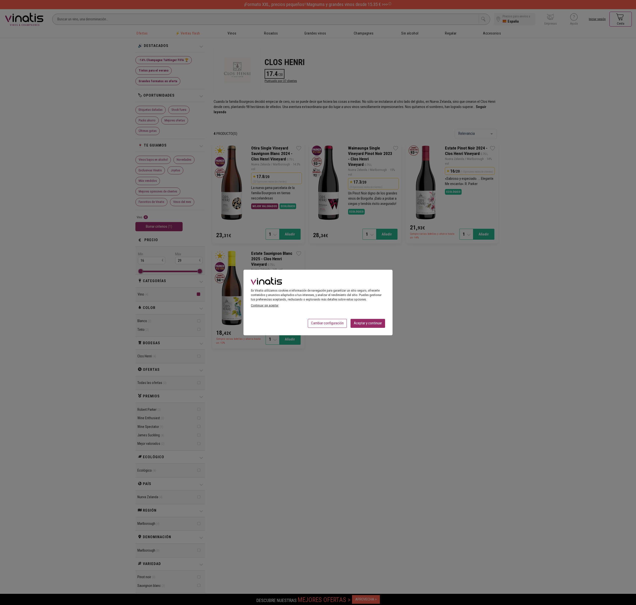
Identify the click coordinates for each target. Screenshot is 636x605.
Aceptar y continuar (368, 323)
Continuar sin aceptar (264, 305)
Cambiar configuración (327, 323)
